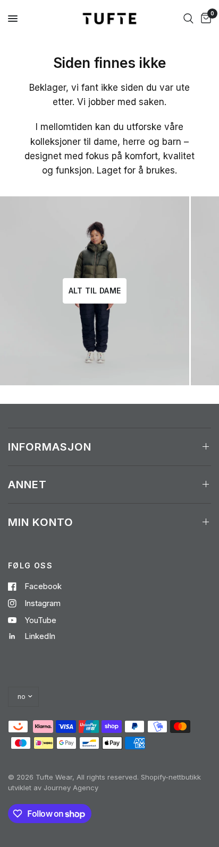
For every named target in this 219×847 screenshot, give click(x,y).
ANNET (27, 484)
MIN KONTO (40, 522)
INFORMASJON (49, 446)
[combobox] (188, 18)
